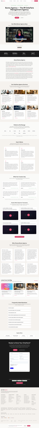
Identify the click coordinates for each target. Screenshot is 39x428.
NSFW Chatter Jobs (34, 403)
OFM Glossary (19, 408)
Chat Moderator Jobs (34, 402)
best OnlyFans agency (29, 71)
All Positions (33, 404)
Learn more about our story (12, 66)
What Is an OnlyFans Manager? (14, 409)
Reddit (21, 421)
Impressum (19, 420)
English (2, 417)
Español (9, 417)
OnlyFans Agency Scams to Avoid (21, 409)
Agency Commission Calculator (4, 408)
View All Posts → (36, 280)
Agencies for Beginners (34, 409)
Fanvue (15, 133)
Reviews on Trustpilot (35, 420)
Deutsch (6, 417)
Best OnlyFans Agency (3, 409)
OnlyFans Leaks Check (32, 408)
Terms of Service (15, 421)
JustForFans (24, 133)
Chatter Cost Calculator (15, 408)
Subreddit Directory (24, 408)
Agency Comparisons (8, 409)
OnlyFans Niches (28, 408)
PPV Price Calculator (10, 408)
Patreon (19, 133)
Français (13, 417)
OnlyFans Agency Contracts (28, 409)
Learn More (22, 17)
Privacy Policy (11, 421)
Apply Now (17, 17)
